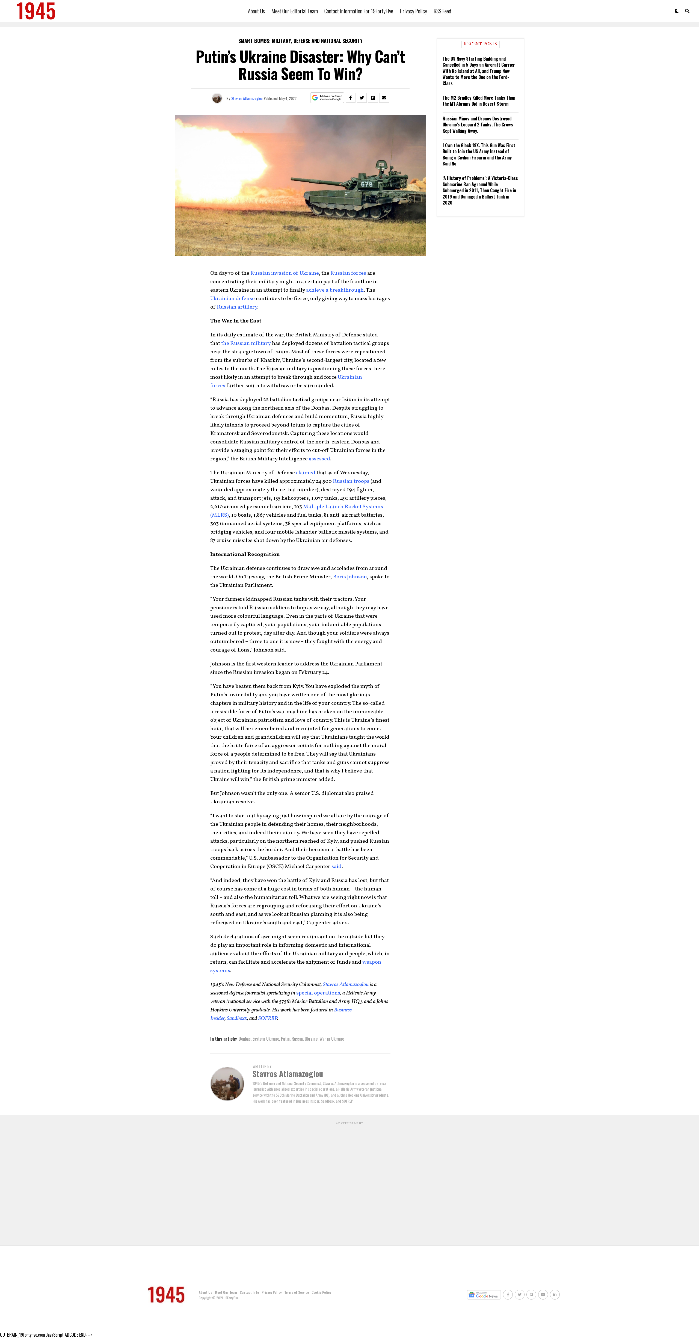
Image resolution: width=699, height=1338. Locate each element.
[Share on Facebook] (351, 98)
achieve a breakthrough (335, 290)
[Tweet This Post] (362, 98)
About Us (256, 11)
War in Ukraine (331, 1039)
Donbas (245, 1039)
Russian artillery (237, 307)
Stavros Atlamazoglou (246, 98)
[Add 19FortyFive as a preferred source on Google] (327, 97)
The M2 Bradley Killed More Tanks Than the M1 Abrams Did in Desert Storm (479, 100)
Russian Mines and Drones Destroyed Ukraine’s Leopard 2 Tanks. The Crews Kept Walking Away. (478, 124)
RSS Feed (442, 11)
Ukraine (311, 1039)
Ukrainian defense (232, 299)
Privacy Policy (413, 11)
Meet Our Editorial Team (294, 11)
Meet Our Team (226, 1292)
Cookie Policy (321, 1292)
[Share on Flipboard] (373, 98)
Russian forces (348, 273)
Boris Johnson (350, 577)
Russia (297, 1039)
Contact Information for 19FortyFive (358, 11)
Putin (285, 1039)
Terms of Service (296, 1292)
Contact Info (249, 1292)
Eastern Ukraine (266, 1039)
